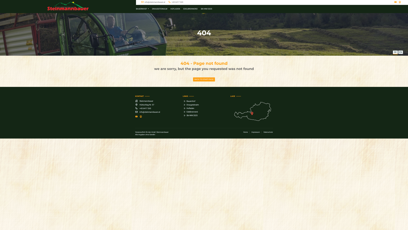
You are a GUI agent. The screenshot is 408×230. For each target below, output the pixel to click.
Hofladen (175, 9)
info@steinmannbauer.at (150, 112)
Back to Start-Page (204, 79)
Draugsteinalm (159, 9)
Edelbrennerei (190, 9)
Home (245, 132)
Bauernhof (191, 101)
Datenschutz (268, 132)
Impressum (255, 132)
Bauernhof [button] (141, 9)
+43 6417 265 (145, 108)
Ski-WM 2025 (206, 9)
